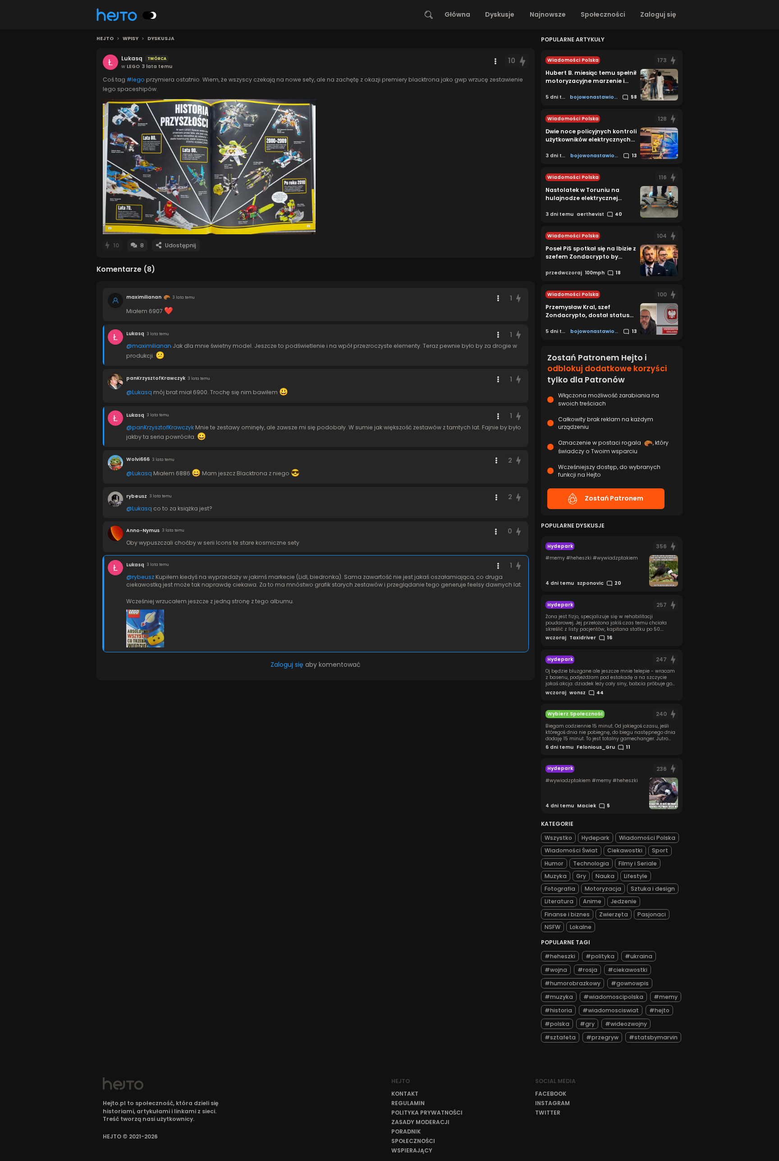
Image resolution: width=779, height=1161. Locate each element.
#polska (557, 1024)
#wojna (556, 970)
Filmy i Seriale (638, 863)
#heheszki (560, 956)
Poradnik (406, 1131)
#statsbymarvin (653, 1037)
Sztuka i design (653, 888)
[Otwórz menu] (495, 61)
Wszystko (558, 838)
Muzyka (556, 876)
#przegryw (602, 1037)
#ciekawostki (627, 970)
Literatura (559, 901)
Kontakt (404, 1093)
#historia (558, 1010)
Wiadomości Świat (571, 850)
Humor (554, 863)
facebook (550, 1093)
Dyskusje (499, 14)
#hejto (659, 1010)
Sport (660, 850)
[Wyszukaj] (429, 15)
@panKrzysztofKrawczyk (160, 427)
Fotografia (560, 888)
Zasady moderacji (420, 1122)
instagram (552, 1103)
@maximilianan (148, 346)
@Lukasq (139, 392)
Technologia (591, 863)
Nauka (605, 876)
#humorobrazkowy (572, 983)
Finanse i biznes (567, 914)
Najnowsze (548, 14)
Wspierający (411, 1150)
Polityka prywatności (427, 1112)
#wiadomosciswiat (610, 1010)
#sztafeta (560, 1037)
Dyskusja (160, 39)
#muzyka (559, 997)
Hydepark (595, 838)
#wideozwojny (626, 1024)
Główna (457, 14)
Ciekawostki (624, 850)
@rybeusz (140, 577)
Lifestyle (635, 876)
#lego (136, 79)
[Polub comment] (519, 298)
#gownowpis (630, 983)
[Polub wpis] (522, 61)
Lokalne (580, 927)
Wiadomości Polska (647, 838)
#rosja (587, 970)
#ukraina (638, 956)
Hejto (105, 39)
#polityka (600, 956)
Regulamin (408, 1103)
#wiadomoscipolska (613, 997)
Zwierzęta (613, 914)
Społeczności (603, 14)
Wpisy (130, 39)
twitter (547, 1112)
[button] (209, 166)
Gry (581, 876)
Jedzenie (624, 901)
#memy (666, 997)
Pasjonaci (651, 914)
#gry (587, 1024)
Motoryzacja (603, 888)
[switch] (149, 15)
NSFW (552, 927)
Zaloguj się (658, 14)
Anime (592, 901)
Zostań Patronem (614, 498)
